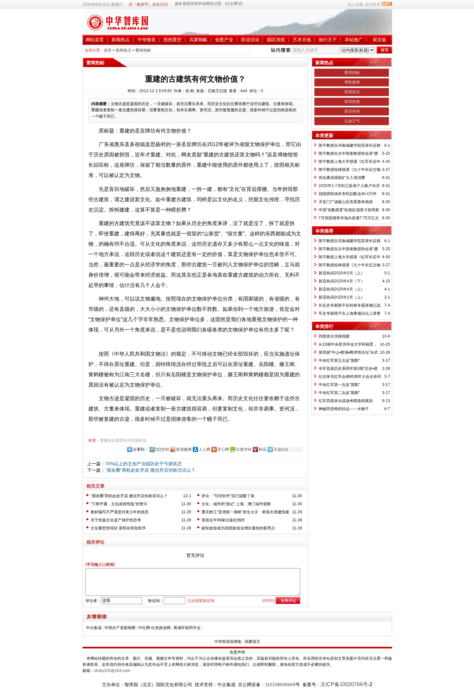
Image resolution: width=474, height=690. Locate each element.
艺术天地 (302, 39)
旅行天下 (328, 39)
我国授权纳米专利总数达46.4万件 (348, 194)
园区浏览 (276, 39)
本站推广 (354, 39)
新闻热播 (352, 101)
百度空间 (244, 449)
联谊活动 (250, 39)
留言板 (379, 39)
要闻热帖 (143, 50)
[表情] (109, 564)
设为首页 (372, 4)
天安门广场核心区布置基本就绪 (346, 202)
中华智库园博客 (228, 641)
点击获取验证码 (200, 600)
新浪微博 (184, 449)
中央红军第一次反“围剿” (339, 384)
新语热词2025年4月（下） (342, 281)
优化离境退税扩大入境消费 (342, 177)
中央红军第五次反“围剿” (339, 360)
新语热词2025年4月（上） (342, 289)
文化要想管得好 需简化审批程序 (118, 528)
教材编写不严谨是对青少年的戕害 (120, 512)
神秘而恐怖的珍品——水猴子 (344, 409)
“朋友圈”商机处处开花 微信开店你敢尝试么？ (150, 470)
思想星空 (172, 39)
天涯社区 (281, 449)
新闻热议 (352, 92)
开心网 (223, 449)
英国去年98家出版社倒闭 (223, 520)
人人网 (204, 449)
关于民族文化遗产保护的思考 (116, 520)
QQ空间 (162, 449)
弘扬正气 (352, 121)
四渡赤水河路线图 (334, 336)
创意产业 (224, 39)
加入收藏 (355, 4)
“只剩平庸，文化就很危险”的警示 (119, 504)
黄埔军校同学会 (187, 628)
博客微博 (352, 82)
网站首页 (95, 39)
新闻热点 (121, 39)
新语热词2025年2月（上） (342, 297)
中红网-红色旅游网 (154, 628)
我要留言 (252, 641)
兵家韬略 (198, 39)
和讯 (262, 449)
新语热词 (352, 111)
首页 (108, 50)
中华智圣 (147, 39)
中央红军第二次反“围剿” (339, 392)
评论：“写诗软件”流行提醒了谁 (228, 496)
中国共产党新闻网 (119, 628)
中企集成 (94, 628)
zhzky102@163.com (112, 670)
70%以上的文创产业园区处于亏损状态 (143, 463)
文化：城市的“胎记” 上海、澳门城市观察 (236, 504)
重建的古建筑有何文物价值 (123, 440)
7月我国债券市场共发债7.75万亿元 (349, 218)
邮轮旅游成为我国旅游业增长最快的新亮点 (238, 528)
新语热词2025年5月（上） (342, 273)
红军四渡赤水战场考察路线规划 (346, 401)
